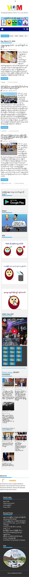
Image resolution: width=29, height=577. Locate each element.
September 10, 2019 (8, 411)
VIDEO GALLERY (8, 314)
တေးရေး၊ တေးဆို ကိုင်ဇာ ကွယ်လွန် (12, 526)
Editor (3, 389)
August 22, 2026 (8, 338)
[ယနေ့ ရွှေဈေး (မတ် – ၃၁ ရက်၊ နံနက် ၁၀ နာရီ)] (9, 52)
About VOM (6, 501)
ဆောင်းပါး (4, 131)
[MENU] (27, 29)
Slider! (4, 211)
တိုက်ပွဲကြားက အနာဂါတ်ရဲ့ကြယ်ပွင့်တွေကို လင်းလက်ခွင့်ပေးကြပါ (14, 87)
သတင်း (9, 183)
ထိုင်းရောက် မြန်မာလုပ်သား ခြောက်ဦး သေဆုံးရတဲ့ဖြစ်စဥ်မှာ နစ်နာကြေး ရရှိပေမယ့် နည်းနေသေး (14, 136)
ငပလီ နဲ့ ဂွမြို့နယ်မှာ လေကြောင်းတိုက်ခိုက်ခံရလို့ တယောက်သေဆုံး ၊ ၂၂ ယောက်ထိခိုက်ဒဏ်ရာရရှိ (14, 522)
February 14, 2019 (20, 387)
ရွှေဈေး (3, 82)
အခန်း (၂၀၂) (6, 528)
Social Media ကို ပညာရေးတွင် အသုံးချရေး (14, 540)
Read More (4, 78)
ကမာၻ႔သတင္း (8, 428)
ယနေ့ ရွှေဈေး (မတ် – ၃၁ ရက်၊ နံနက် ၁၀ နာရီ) (14, 46)
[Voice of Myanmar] (2, 29)
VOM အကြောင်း (7, 505)
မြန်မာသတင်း (5, 183)
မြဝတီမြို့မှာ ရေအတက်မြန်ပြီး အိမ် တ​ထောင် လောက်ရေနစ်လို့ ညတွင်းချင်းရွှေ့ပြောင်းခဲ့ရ (13, 532)
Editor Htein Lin (13, 49)
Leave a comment (13, 82)
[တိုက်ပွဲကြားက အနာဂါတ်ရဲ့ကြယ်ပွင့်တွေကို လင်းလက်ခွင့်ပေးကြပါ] (9, 93)
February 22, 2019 (8, 387)
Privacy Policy (6, 507)
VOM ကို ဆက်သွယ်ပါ (8, 503)
